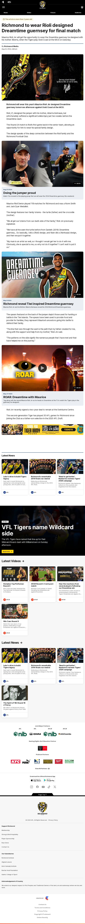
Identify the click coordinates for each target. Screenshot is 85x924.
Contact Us (5, 847)
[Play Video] (42, 164)
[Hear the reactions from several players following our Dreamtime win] (70, 584)
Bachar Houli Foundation (10, 870)
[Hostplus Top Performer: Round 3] (15, 584)
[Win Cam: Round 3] (15, 620)
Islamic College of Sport (9, 874)
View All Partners (41, 768)
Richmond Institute (8, 858)
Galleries (78, 12)
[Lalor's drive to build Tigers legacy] (15, 477)
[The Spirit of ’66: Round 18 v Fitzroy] (15, 702)
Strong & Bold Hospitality (10, 834)
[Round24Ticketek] (42, 429)
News (6, 12)
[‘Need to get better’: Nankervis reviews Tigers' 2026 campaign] (70, 477)
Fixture (52, 12)
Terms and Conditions (42, 907)
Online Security (42, 917)
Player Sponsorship (8, 838)
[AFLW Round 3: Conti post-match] (42, 584)
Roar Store (5, 843)
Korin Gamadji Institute (9, 866)
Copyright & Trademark (42, 914)
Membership (6, 830)
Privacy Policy (53, 820)
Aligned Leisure (7, 862)
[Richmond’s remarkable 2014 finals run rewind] (42, 477)
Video (29, 12)
